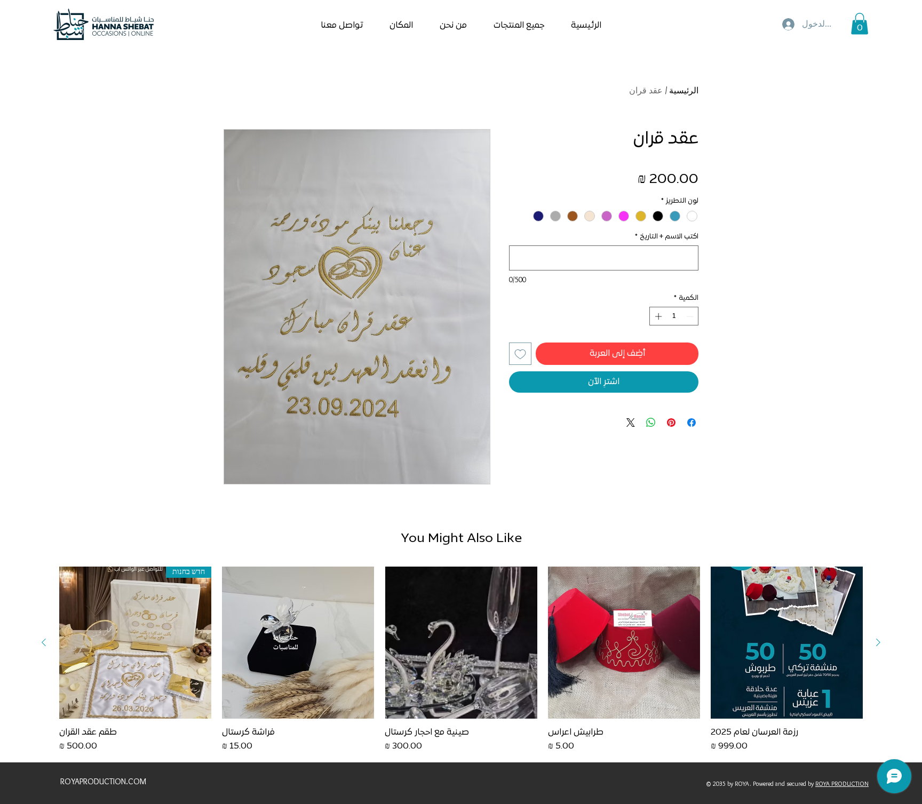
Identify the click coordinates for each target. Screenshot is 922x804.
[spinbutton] (674, 316)
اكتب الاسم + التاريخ (666, 237)
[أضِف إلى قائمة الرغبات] (520, 354)
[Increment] (657, 316)
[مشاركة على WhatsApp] (651, 422)
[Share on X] (630, 422)
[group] (461, 659)
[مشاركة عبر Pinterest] (671, 422)
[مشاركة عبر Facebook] (691, 422)
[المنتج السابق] (878, 642)
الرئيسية (683, 90)
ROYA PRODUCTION (842, 783)
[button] (860, 24)
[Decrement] (691, 316)
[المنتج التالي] (43, 642)
